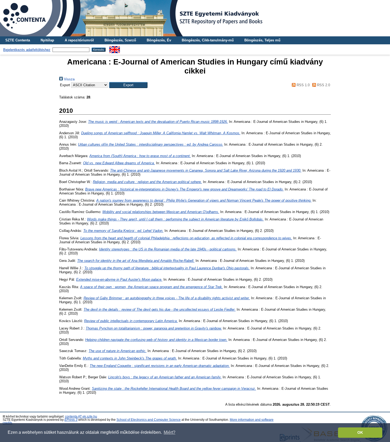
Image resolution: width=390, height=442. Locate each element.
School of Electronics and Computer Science (148, 419)
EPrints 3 (70, 419)
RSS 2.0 (323, 85)
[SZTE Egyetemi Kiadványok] (195, 18)
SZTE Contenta (17, 40)
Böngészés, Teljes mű (262, 40)
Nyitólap (47, 40)
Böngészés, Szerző (120, 40)
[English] (114, 48)
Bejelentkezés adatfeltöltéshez (26, 50)
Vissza (69, 79)
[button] (128, 85)
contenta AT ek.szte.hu (81, 416)
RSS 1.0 (302, 85)
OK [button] (360, 432)
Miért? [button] (169, 432)
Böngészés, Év (159, 40)
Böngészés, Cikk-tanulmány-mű (208, 40)
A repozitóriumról (79, 40)
